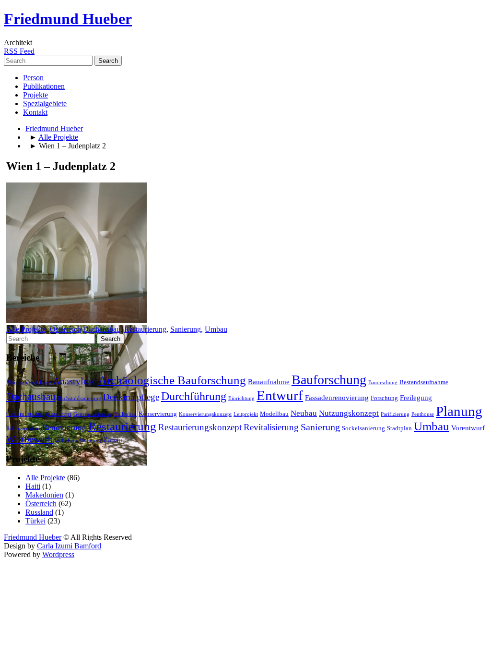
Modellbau (274, 413)
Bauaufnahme (269, 382)
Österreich (65, 329)
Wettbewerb (29, 439)
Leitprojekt (246, 414)
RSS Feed (19, 51)
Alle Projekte (58, 137)
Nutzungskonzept (349, 413)
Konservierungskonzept (205, 414)
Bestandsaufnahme (423, 382)
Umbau (216, 329)
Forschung (384, 397)
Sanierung (185, 329)
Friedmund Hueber (68, 18)
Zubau (112, 440)
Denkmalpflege (131, 397)
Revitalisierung (271, 427)
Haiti (32, 486)
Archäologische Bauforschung (172, 380)
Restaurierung (145, 329)
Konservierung (158, 413)
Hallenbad (125, 414)
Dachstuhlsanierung (79, 398)
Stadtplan (399, 428)
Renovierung (64, 427)
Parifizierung (395, 414)
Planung (459, 411)
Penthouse (422, 414)
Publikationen (44, 86)
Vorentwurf (468, 428)
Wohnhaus (66, 440)
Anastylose (74, 381)
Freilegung (416, 397)
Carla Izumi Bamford (69, 546)
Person (33, 77)
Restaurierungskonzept (200, 427)
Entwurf (280, 395)
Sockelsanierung (363, 428)
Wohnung (90, 440)
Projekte (35, 95)
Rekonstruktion (23, 428)
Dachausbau (101, 329)
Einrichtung (241, 398)
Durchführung (193, 396)
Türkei (35, 521)
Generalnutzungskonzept (38, 413)
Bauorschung (382, 382)
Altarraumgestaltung (28, 382)
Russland (39, 512)
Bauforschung (329, 379)
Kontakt (35, 112)
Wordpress (58, 554)
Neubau (304, 413)
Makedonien (44, 495)
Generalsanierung (92, 414)
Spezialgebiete (45, 103)
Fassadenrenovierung (337, 397)
